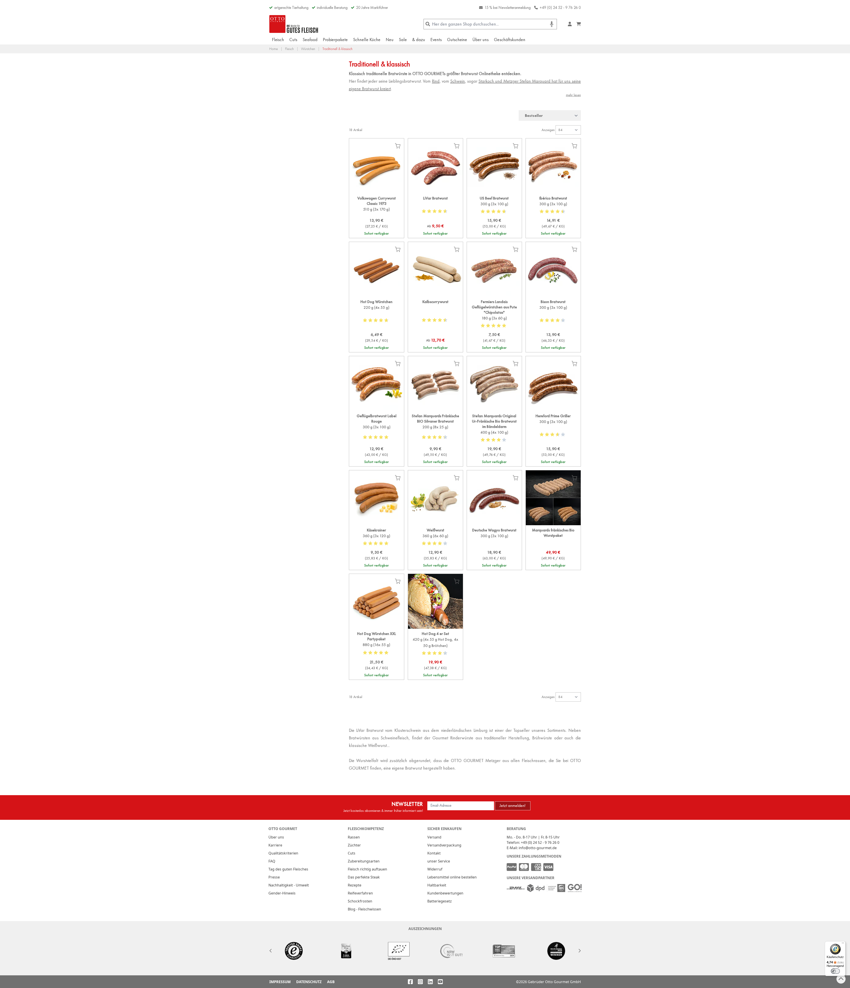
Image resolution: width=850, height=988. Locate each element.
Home (273, 48)
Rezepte (354, 885)
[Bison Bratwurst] (553, 324)
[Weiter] (579, 951)
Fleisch (278, 39)
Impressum (280, 981)
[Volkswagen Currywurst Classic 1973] (376, 215)
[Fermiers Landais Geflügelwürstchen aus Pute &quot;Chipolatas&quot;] (494, 324)
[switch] (835, 971)
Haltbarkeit (436, 885)
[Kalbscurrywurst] (435, 324)
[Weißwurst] (435, 547)
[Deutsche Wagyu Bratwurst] (494, 547)
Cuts (293, 39)
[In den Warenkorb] (397, 146)
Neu (390, 39)
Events (436, 39)
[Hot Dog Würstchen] (376, 324)
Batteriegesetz (439, 901)
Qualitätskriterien (283, 853)
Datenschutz (309, 981)
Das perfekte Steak (364, 877)
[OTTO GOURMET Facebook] (410, 981)
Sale (403, 39)
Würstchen (308, 48)
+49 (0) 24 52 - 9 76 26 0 (560, 7)
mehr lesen (573, 95)
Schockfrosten (360, 901)
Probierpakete (335, 39)
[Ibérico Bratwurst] (553, 215)
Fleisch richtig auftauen (367, 869)
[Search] (428, 24)
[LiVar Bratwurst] (435, 215)
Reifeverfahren (360, 893)
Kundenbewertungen (445, 893)
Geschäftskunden (509, 39)
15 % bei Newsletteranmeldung (507, 7)
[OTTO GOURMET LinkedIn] (430, 981)
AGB (331, 981)
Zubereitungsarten (364, 861)
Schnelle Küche (366, 39)
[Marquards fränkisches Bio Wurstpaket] (553, 547)
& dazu (418, 39)
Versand (434, 837)
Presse (274, 877)
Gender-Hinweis (282, 893)
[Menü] (843, 944)
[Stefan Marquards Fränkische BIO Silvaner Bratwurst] (435, 438)
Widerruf (434, 869)
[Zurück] (270, 951)
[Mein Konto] (570, 24)
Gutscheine (457, 39)
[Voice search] (552, 24)
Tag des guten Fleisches (288, 869)
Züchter (354, 845)
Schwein (457, 81)
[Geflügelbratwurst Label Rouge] (376, 438)
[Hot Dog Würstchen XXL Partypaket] (376, 654)
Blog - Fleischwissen (364, 909)
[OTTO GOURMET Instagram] (420, 981)
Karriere (275, 845)
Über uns (480, 39)
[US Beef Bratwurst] (494, 215)
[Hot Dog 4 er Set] (435, 654)
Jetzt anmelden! (513, 805)
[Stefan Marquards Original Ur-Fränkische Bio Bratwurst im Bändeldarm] (494, 438)
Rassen (354, 837)
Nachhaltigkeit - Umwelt (288, 885)
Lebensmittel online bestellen (452, 877)
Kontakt (434, 853)
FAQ (271, 861)
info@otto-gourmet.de (538, 847)
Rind (436, 81)
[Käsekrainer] (376, 547)
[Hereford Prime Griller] (553, 438)
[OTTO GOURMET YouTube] (440, 981)
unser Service (438, 861)
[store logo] (293, 24)
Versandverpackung (444, 845)
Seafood (310, 39)
